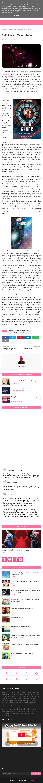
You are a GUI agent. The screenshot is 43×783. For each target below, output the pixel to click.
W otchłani (6, 74)
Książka (11, 330)
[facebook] (6, 673)
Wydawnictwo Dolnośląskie (20, 29)
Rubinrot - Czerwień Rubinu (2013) (22, 608)
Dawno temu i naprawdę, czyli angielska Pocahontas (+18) (24, 573)
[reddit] (36, 673)
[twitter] (16, 673)
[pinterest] (6, 679)
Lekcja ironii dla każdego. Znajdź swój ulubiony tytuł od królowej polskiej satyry (24, 380)
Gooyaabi (32, 780)
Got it (27, 15)
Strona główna (6, 29)
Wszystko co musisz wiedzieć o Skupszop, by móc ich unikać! (26, 591)
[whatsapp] (26, 673)
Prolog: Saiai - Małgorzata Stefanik (22, 388)
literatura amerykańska (23, 330)
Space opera (7, 333)
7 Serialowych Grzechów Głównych (22, 626)
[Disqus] (21, 438)
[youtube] (36, 679)
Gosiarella (6, 39)
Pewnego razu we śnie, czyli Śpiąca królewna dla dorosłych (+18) (25, 636)
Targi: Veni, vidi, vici (17, 617)
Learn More (18, 15)
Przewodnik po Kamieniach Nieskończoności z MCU (25, 582)
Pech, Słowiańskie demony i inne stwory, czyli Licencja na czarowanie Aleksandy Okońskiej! (26, 398)
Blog (16, 780)
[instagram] (26, 679)
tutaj (3, 123)
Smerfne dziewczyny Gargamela (22, 653)
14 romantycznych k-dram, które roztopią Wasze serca (25, 600)
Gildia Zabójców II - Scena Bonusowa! (16, 550)
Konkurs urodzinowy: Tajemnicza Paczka (24, 644)
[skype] (16, 679)
